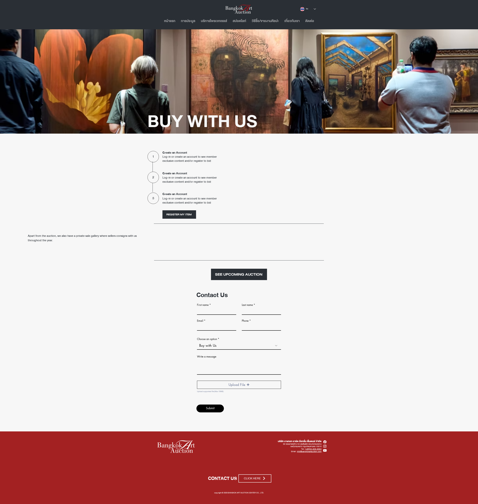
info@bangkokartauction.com (309, 451)
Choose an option (207, 339)
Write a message (206, 356)
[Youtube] (325, 450)
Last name (247, 305)
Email (200, 320)
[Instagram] (325, 446)
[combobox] (239, 345)
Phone (245, 320)
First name (203, 305)
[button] (239, 385)
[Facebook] (325, 442)
